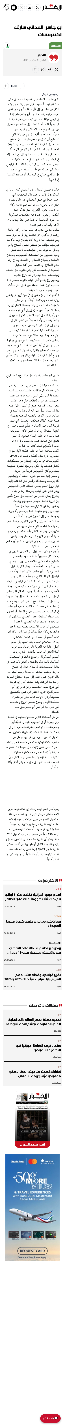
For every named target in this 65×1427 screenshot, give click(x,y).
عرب (58, 969)
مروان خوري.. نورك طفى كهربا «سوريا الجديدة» (33, 923)
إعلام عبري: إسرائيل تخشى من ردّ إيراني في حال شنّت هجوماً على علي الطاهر (33, 896)
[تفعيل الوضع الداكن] (37, 7)
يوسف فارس (56, 1083)
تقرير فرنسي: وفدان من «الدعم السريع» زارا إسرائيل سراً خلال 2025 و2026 (32, 977)
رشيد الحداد (57, 1057)
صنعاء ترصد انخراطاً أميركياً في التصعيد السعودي (38, 1047)
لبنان (58, 889)
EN (29, 7)
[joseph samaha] (6, 7)
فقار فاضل (57, 1031)
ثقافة (57, 916)
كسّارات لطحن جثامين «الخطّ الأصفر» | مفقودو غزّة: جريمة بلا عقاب (34, 1073)
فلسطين (55, 45)
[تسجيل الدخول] (21, 7)
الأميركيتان (55, 942)
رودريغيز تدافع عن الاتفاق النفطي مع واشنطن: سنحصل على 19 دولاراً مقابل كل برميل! (35, 950)
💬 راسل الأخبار (50, 1418)
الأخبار (42, 55)
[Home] (52, 7)
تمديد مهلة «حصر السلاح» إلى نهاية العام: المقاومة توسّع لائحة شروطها (33, 1021)
